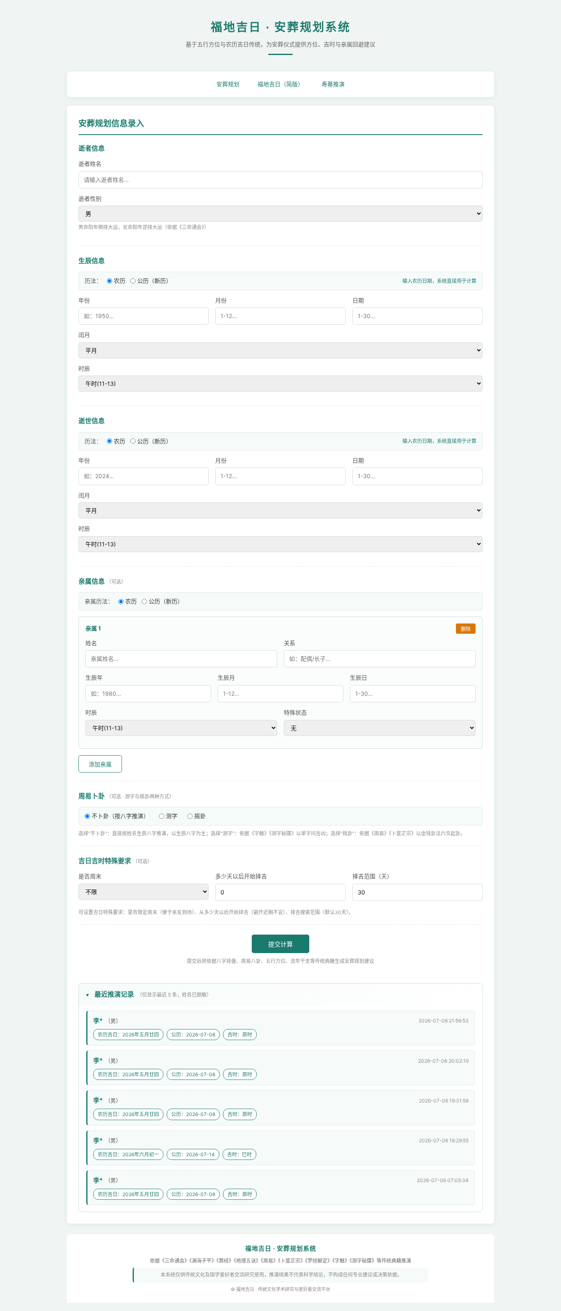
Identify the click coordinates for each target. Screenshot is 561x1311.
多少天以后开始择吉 (241, 876)
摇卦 (200, 815)
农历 (119, 280)
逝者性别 (89, 198)
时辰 (84, 368)
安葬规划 (227, 83)
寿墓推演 (333, 83)
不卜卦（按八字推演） (120, 815)
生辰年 (94, 677)
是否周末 (89, 876)
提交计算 (280, 944)
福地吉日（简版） (280, 83)
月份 (221, 300)
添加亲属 (100, 764)
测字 (171, 815)
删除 (466, 629)
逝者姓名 (89, 163)
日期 (358, 300)
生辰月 (226, 677)
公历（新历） (154, 280)
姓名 (91, 642)
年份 (84, 300)
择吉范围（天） (372, 876)
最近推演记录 (153, 994)
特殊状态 (295, 712)
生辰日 (358, 677)
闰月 (84, 334)
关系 (289, 642)
